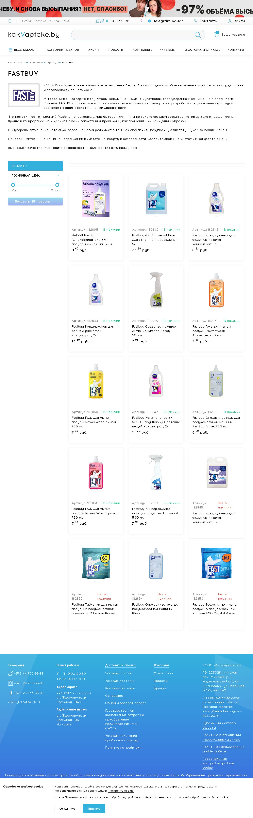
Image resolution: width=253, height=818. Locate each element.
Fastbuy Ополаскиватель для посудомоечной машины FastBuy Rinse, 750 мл (216, 422)
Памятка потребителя (123, 747)
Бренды (160, 688)
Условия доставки (120, 681)
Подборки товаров (62, 50)
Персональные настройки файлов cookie (218, 763)
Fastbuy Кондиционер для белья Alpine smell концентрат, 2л (93, 331)
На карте (64, 724)
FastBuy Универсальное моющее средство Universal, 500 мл (155, 513)
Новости (115, 50)
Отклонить (67, 808)
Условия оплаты (118, 673)
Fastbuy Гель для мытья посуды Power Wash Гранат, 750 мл (95, 513)
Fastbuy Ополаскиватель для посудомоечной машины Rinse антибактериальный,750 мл (156, 609)
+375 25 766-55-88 (29, 693)
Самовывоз (114, 696)
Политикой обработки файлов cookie (201, 797)
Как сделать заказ (120, 688)
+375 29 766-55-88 (29, 683)
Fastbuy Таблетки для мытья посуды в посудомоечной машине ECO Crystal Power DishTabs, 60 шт (215, 609)
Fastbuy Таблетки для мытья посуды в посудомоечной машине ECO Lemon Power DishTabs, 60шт (95, 609)
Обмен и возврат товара (125, 703)
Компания (141, 50)
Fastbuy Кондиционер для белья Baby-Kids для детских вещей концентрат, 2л (156, 422)
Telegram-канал (168, 21)
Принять (94, 808)
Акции (93, 50)
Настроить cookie (121, 790)
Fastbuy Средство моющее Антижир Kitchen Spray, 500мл (154, 331)
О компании (164, 673)
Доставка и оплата (201, 50)
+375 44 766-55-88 (29, 673)
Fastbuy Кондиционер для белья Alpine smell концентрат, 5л (213, 518)
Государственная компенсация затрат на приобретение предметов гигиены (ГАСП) (124, 719)
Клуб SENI (168, 50)
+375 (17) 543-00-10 (24, 702)
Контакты (236, 50)
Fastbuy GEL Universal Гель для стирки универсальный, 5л (155, 240)
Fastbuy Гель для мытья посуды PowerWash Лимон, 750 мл (94, 422)
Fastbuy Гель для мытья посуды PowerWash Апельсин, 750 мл (211, 331)
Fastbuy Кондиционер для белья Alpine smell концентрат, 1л (213, 240)
